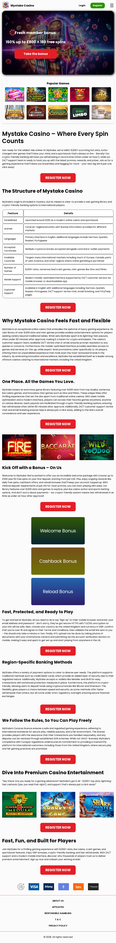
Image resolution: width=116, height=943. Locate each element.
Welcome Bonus (58, 531)
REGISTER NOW (58, 177)
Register (98, 5)
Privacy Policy (58, 925)
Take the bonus (36, 53)
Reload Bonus (58, 591)
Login (82, 5)
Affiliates (58, 907)
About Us (58, 900)
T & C (58, 919)
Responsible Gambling (58, 913)
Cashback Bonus (58, 561)
